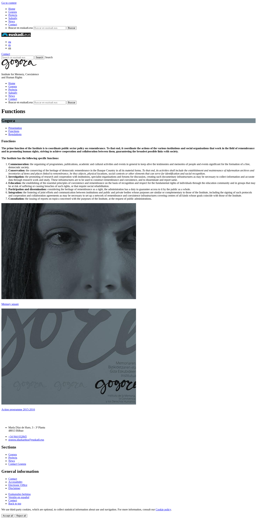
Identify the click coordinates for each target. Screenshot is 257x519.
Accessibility (15, 481)
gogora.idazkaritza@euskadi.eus (26, 439)
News (11, 21)
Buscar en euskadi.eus (20, 27)
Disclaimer (14, 488)
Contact (12, 24)
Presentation (15, 128)
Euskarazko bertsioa (19, 494)
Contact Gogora (17, 463)
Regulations (15, 134)
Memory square (10, 304)
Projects (12, 15)
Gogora (12, 11)
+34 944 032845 (17, 436)
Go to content (8, 2)
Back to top (14, 503)
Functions (13, 131)
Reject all (21, 515)
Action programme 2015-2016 (18, 409)
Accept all (8, 515)
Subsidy (12, 18)
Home (11, 8)
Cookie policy (163, 509)
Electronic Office (17, 485)
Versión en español (18, 497)
